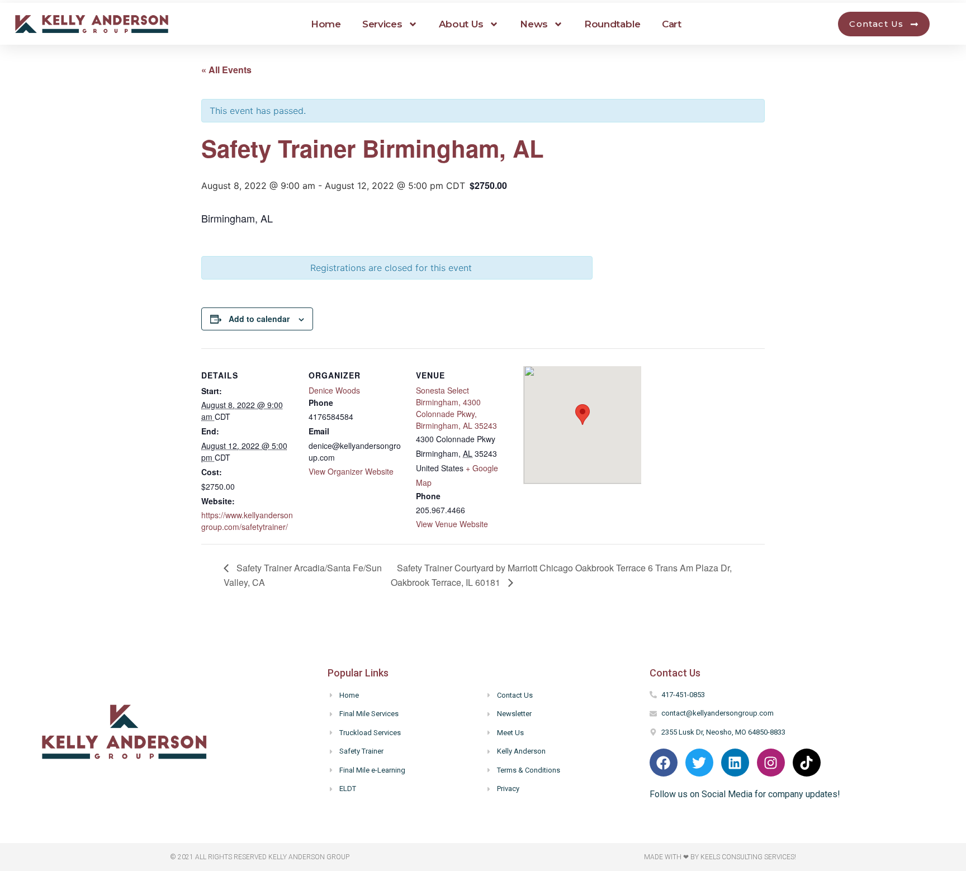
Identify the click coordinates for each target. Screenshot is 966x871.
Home (326, 24)
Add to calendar (259, 318)
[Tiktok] (807, 763)
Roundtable (612, 24)
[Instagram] (771, 763)
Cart (671, 24)
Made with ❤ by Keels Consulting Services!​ (720, 857)
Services (382, 24)
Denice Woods (334, 390)
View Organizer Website (351, 471)
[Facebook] (664, 763)
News (534, 24)
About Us (461, 24)
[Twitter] (699, 763)
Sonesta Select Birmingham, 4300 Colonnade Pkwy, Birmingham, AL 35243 (456, 408)
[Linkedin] (735, 763)
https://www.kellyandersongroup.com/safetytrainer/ (247, 520)
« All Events (226, 69)
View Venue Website (452, 523)
